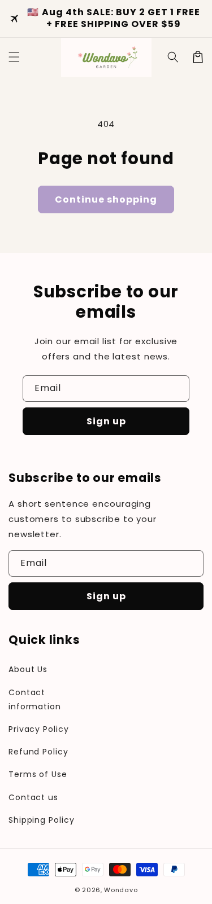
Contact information (34, 699)
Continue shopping (106, 199)
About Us (27, 669)
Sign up (106, 421)
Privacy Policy (38, 729)
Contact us (33, 797)
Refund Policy (38, 751)
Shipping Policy (41, 820)
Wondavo (120, 889)
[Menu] (14, 57)
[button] (173, 57)
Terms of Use (37, 774)
